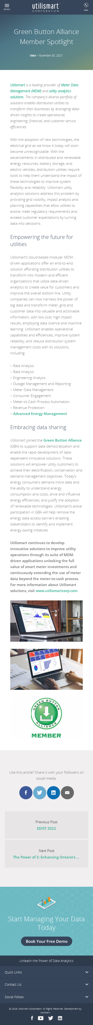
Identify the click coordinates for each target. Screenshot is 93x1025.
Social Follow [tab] (14, 997)
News (33, 55)
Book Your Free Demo (46, 941)
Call (86, 10)
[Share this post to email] (67, 792)
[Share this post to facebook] (25, 792)
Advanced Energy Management (40, 413)
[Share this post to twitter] (39, 792)
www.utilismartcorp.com (57, 590)
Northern (45, 1012)
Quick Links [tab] (13, 972)
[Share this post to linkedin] (53, 792)
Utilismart (17, 84)
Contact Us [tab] (13, 984)
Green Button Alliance (62, 440)
